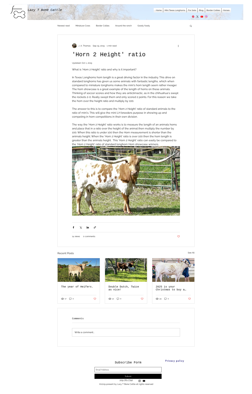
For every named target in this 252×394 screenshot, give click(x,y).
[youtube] (143, 380)
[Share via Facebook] (73, 227)
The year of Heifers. (77, 286)
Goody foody (144, 25)
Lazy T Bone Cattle (45, 10)
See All (191, 252)
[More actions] (178, 46)
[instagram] (139, 380)
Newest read (63, 25)
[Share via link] (94, 227)
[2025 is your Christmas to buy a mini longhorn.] (173, 270)
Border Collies (102, 25)
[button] (190, 26)
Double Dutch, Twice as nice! (123, 288)
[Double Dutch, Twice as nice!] (126, 270)
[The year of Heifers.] (79, 270)
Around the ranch (123, 25)
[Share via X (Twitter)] (80, 227)
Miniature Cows (83, 25)
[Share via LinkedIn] (87, 227)
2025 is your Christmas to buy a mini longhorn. (170, 288)
